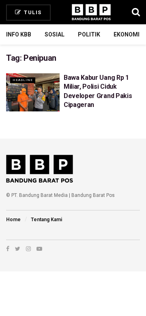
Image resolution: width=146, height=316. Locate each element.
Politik (89, 34)
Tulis (32, 12)
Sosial (54, 34)
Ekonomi (127, 34)
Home (13, 219)
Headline (23, 80)
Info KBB (18, 34)
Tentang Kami (46, 219)
